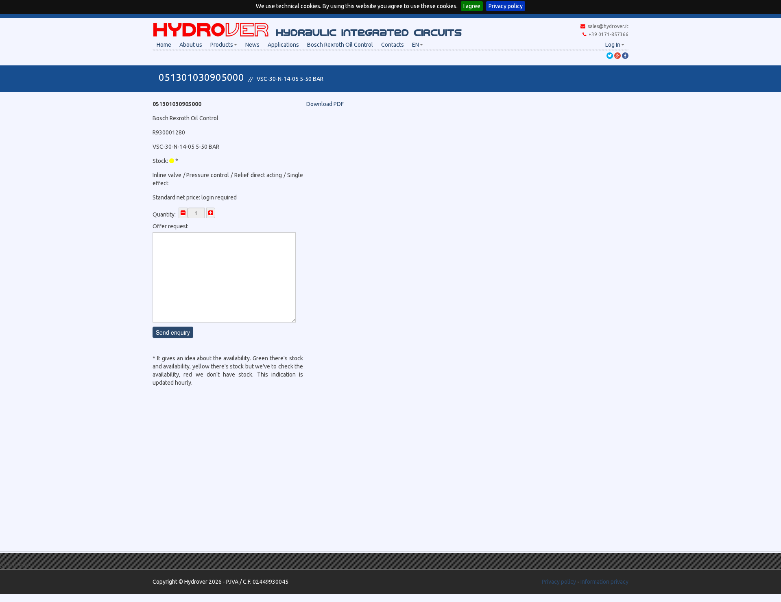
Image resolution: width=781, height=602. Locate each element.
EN (415, 44)
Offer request (170, 226)
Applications (283, 44)
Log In (612, 44)
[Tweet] (609, 55)
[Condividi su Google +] (617, 55)
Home (164, 44)
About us (190, 44)
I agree (471, 6)
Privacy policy (506, 6)
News (252, 44)
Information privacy (604, 581)
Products (221, 44)
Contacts (392, 44)
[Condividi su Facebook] (625, 55)
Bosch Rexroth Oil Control (340, 44)
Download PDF (325, 104)
